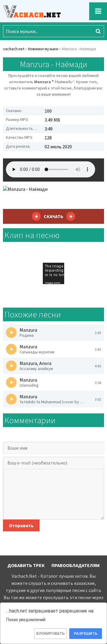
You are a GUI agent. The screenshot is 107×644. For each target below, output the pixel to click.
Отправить (21, 525)
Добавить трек (26, 565)
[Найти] (98, 31)
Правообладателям (75, 565)
